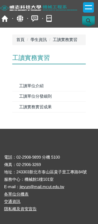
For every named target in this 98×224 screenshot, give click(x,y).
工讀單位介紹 (31, 85)
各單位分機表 (16, 194)
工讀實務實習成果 (35, 106)
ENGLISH (34, 18)
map (19, 18)
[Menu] (88, 7)
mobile (49, 18)
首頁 (4, 18)
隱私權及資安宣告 (20, 208)
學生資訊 (38, 39)
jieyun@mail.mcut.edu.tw (42, 186)
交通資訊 (12, 201)
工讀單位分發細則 (35, 96)
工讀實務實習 (65, 39)
